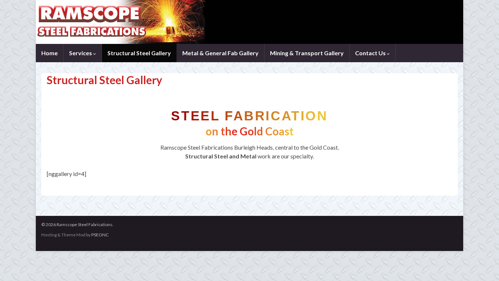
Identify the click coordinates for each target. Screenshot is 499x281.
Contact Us (371, 52)
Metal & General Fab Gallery (220, 52)
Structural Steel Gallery (139, 52)
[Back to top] (482, 264)
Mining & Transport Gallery (307, 52)
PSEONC (99, 234)
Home (49, 52)
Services (81, 52)
